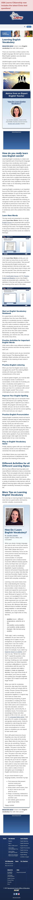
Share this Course (9, 865)
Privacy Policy (10, 880)
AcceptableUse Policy (9, 873)
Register (10, 841)
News (16, 861)
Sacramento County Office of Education (19, 888)
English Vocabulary (24, 843)
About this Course (9, 863)
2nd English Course (12, 276)
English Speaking (24, 841)
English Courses (11, 878)
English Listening (24, 850)
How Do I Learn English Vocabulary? (17, 102)
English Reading (23, 852)
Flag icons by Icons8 (21, 872)
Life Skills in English (24, 857)
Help (18, 870)
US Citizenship (9, 861)
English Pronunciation (25, 848)
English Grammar (24, 845)
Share (8, 884)
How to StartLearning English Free (13, 848)
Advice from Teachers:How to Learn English (13, 855)
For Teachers (24, 861)
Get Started (11, 838)
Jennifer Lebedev (12, 535)
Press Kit (9, 882)
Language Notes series (17, 717)
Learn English (24, 838)
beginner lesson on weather (13, 652)
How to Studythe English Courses (12, 852)
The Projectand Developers (10, 876)
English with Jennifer (14, 123)
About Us (10, 870)
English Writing (23, 854)
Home (4, 838)
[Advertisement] (16, 141)
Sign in (28, 27)
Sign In (9, 843)
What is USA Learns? (13, 845)
